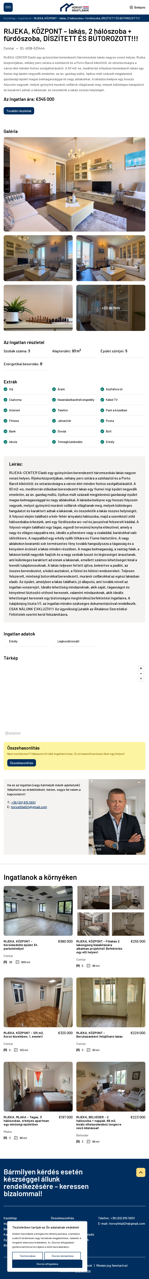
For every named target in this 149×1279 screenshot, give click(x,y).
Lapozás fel (140, 1172)
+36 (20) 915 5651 (23, 802)
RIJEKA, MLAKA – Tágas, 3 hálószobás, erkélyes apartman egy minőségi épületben (26, 1120)
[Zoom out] (141, 673)
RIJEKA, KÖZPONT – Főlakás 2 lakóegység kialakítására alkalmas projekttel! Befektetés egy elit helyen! (99, 946)
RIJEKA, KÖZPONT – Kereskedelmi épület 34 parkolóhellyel (20, 944)
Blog (7, 1245)
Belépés (139, 7)
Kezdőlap (10, 18)
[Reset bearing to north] (141, 678)
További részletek (18, 111)
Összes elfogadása (47, 1263)
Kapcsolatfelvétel (74, 1273)
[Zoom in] (141, 668)
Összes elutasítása (62, 1255)
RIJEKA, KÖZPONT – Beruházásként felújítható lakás (99, 1034)
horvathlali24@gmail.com (29, 807)
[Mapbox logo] (13, 733)
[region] (47, 1246)
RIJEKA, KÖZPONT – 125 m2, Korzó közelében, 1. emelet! (24, 1034)
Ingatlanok (25, 18)
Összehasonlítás (21, 763)
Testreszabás (27, 1255)
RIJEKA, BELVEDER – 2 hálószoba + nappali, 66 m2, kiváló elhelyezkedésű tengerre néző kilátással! (98, 1122)
